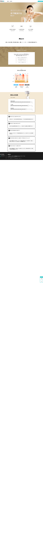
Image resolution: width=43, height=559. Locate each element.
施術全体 (8, 1)
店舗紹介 (11, 1)
